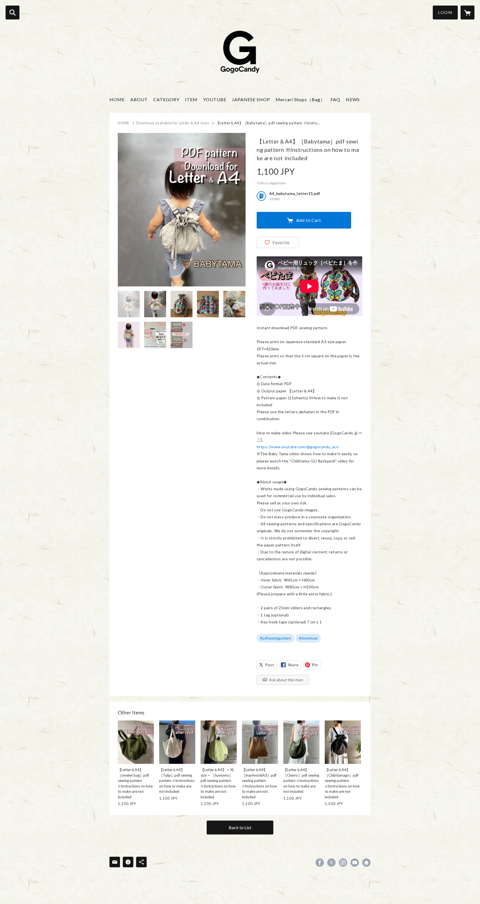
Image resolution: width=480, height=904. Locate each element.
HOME (117, 99)
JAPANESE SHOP (251, 99)
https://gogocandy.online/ (366, 862)
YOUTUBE (214, 99)
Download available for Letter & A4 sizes (172, 123)
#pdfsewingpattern (275, 638)
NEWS (353, 99)
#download (308, 638)
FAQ (335, 99)
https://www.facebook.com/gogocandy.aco (320, 862)
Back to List (240, 827)
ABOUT (139, 99)
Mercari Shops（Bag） (300, 99)
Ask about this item (286, 679)
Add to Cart (308, 220)
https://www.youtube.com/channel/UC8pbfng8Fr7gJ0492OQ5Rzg (355, 862)
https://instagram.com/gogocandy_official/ (343, 862)
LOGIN (445, 12)
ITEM (191, 99)
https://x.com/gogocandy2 (331, 862)
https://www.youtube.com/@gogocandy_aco (298, 446)
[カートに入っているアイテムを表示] (467, 12)
